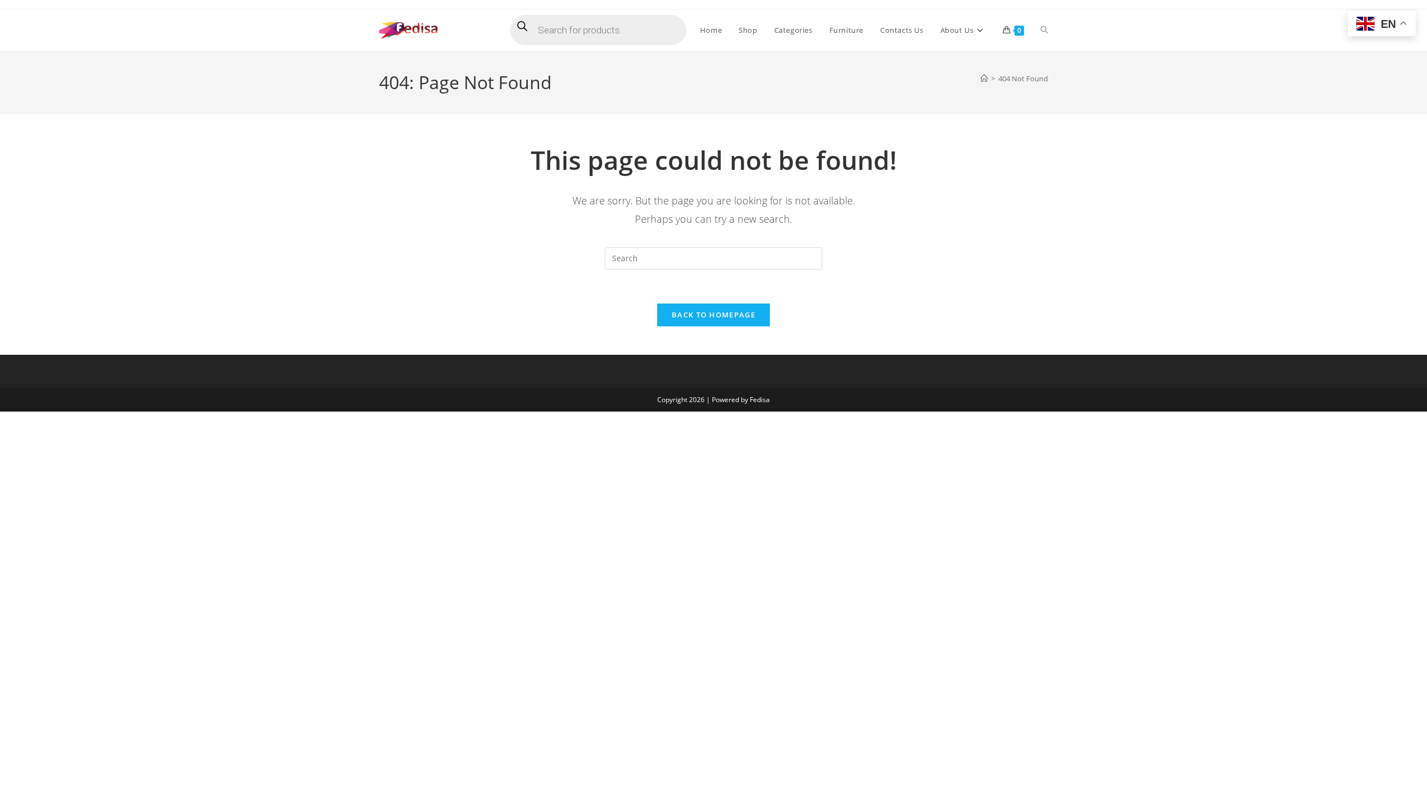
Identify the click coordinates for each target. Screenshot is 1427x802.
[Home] (984, 79)
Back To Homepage (713, 315)
